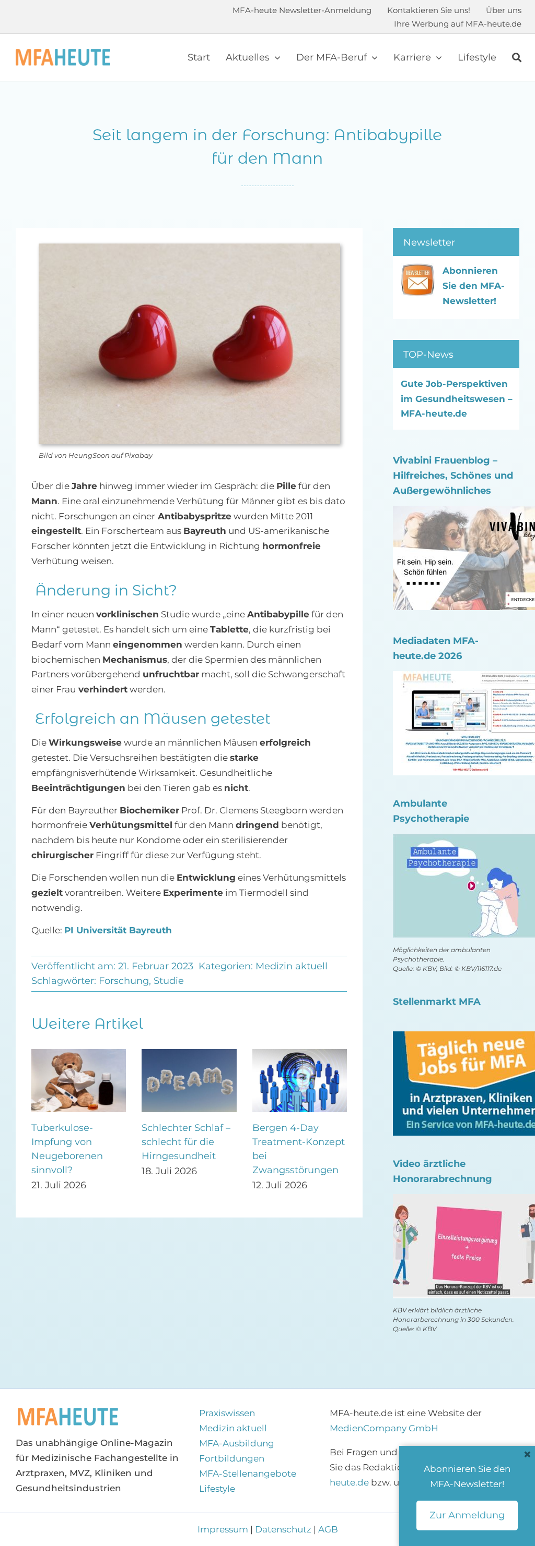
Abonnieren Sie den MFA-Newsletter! (474, 285)
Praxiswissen (227, 1413)
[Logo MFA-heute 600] (63, 53)
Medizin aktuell (291, 966)
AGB (328, 1529)
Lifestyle (217, 1488)
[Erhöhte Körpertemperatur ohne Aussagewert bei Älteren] (294, 1054)
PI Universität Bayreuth (118, 930)
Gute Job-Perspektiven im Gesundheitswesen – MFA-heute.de (457, 399)
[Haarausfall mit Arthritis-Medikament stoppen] (183, 1054)
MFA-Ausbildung (236, 1443)
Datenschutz (283, 1529)
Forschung (124, 981)
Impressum (223, 1529)
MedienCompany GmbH (384, 1428)
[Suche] (516, 57)
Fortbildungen (231, 1458)
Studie (169, 981)
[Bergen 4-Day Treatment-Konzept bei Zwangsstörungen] (73, 1054)
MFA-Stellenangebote (247, 1473)
